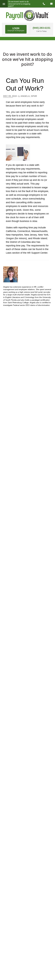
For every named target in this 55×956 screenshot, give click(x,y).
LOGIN (16, 29)
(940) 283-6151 (41, 27)
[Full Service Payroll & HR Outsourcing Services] (27, 15)
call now (44, 3)
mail (51, 3)
